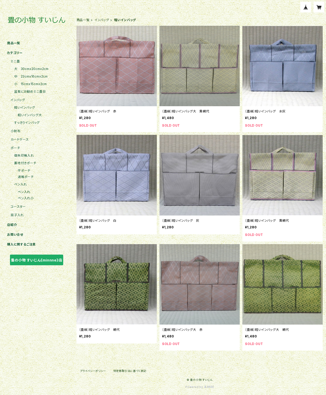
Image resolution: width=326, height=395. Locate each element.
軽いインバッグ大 (30, 115)
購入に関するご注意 (21, 244)
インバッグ (102, 20)
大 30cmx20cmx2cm (31, 69)
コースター (18, 206)
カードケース (20, 139)
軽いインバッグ (24, 107)
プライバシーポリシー (93, 371)
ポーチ (15, 148)
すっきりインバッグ (27, 122)
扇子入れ (17, 215)
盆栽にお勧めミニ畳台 (30, 91)
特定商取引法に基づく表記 (130, 371)
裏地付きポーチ (25, 163)
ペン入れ (20, 184)
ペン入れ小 (26, 198)
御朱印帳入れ (24, 155)
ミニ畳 (15, 61)
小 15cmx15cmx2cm (30, 84)
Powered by (194, 387)
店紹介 (12, 225)
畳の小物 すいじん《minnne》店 (36, 260)
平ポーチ (24, 170)
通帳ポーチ (26, 177)
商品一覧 (83, 20)
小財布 (15, 131)
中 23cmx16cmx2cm (31, 76)
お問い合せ (15, 234)
